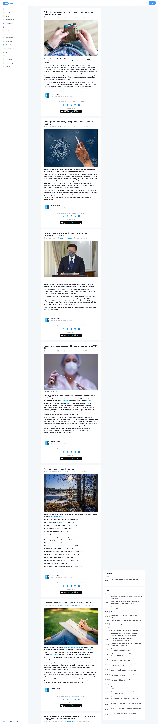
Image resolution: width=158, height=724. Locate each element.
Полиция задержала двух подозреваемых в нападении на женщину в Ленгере (123, 649)
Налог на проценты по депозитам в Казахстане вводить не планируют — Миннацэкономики (124, 634)
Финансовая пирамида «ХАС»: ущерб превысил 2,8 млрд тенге (125, 616)
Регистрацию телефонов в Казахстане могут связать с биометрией (126, 597)
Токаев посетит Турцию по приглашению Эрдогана (125, 624)
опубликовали (53, 654)
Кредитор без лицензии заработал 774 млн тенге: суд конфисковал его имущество (126, 644)
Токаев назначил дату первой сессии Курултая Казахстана (124, 714)
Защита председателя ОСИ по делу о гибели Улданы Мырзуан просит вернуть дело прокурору (126, 709)
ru (92, 400)
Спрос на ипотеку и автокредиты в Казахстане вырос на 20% (126, 687)
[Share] (63, 104)
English (23, 3)
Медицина (69, 126)
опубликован (66, 400)
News (61, 17)
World (76, 605)
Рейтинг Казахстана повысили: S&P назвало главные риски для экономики (125, 654)
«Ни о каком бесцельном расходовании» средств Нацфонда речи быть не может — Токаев (125, 602)
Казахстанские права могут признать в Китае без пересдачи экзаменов (125, 692)
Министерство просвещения (73, 647)
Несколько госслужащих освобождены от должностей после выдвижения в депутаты (123, 669)
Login (152, 3)
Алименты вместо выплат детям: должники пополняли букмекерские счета (123, 639)
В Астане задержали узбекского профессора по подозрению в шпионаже (124, 664)
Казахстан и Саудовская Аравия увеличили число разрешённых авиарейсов (125, 679)
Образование (70, 605)
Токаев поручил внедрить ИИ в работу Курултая (124, 611)
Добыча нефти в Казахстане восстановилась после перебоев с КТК (125, 607)
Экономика (70, 17)
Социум (69, 721)
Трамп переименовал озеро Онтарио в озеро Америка (126, 620)
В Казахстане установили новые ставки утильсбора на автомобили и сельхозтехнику (126, 674)
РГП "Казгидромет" (57, 516)
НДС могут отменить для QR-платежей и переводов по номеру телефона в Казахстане (125, 659)
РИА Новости (89, 649)
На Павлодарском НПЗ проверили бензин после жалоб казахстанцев (126, 704)
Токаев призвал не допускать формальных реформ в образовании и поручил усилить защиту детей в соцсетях (125, 698)
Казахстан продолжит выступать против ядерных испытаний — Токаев (125, 580)
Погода (69, 471)
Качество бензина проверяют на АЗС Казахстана (124, 630)
